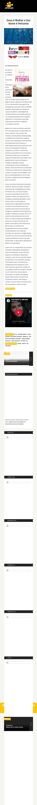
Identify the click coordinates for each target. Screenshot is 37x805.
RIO (27, 343)
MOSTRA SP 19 (24, 341)
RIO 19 (15, 334)
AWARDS (7, 719)
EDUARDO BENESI (22, 334)
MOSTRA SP (8, 346)
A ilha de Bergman (11, 361)
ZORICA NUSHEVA (15, 341)
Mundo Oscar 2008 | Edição (14, 727)
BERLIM (24, 343)
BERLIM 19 (25, 336)
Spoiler (7, 359)
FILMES (7, 354)
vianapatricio (9, 725)
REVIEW (19, 343)
